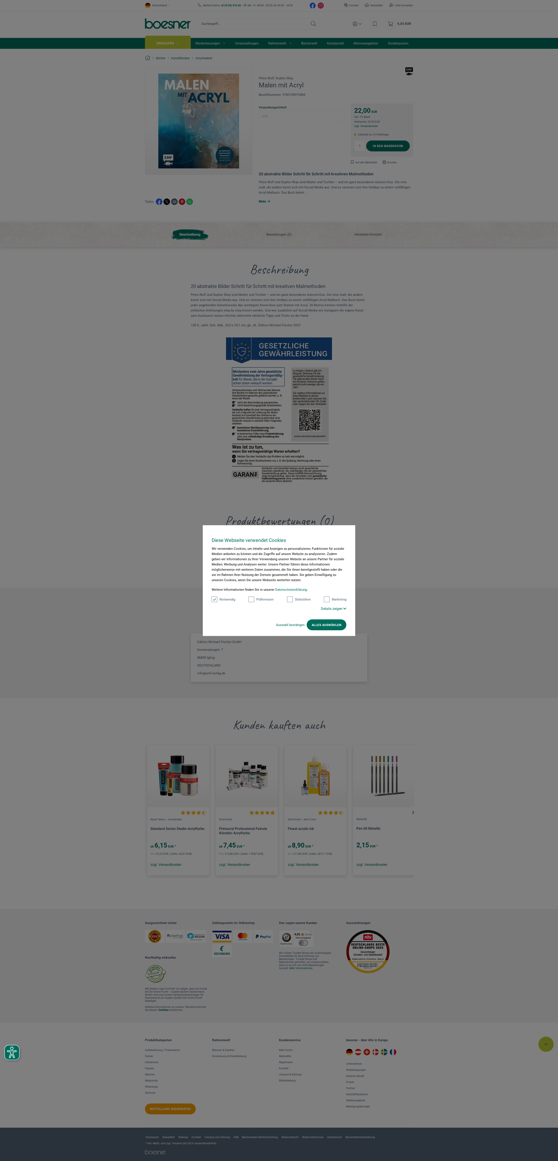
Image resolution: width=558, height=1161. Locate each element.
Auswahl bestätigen (290, 625)
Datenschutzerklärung (291, 590)
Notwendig (227, 599)
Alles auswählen (326, 625)
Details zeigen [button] (332, 609)
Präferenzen (265, 599)
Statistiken (303, 599)
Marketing (339, 599)
